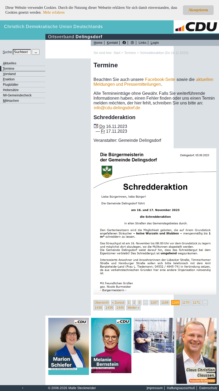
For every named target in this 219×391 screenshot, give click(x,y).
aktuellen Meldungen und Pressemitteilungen (153, 82)
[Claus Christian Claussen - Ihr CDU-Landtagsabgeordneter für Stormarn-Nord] (196, 383)
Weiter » (133, 308)
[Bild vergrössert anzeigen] (154, 221)
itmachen (11, 101)
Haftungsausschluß (181, 388)
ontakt (112, 43)
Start (117, 53)
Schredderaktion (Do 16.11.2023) (164, 53)
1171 (196, 302)
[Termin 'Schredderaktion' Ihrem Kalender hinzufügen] (95, 126)
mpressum (155, 388)
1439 (109, 308)
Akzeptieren (198, 10)
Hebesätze (11, 90)
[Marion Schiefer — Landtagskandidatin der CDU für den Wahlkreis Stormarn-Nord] (68, 374)
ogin (155, 43)
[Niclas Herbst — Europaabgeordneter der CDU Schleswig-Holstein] (153, 352)
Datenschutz (208, 388)
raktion (9, 79)
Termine (130, 53)
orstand (9, 74)
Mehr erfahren (54, 12)
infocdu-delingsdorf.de (117, 107)
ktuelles (9, 63)
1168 (165, 302)
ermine (8, 69)
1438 (98, 308)
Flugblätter (10, 85)
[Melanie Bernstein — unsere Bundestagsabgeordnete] (111, 372)
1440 (120, 308)
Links (142, 43)
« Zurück (118, 302)
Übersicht (101, 302)
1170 (185, 302)
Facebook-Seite (160, 79)
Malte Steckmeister (82, 388)
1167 (154, 302)
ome (98, 43)
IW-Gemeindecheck (17, 95)
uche (7, 52)
